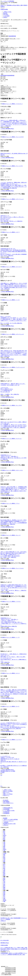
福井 (4, 868)
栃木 (4, 838)
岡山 (4, 880)
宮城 (4, 858)
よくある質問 (6, 16)
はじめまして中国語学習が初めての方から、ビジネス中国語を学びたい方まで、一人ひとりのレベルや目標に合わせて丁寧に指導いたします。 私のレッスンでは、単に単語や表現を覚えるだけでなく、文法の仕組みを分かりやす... (14, 725)
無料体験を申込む (5, 23)
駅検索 (14, 36)
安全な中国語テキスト (8, 803)
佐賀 (4, 893)
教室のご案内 (20, 5)
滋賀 (4, 846)
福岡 (4, 891)
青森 (4, 854)
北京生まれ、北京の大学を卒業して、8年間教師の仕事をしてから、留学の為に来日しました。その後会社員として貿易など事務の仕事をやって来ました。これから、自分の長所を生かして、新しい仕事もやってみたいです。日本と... (14, 489)
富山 (4, 865)
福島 (4, 861)
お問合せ (5, 17)
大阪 (4, 842)
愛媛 (4, 887)
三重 (4, 845)
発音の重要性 (6, 801)
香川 (4, 886)
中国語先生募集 (4, 9)
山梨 (4, 869)
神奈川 (4, 835)
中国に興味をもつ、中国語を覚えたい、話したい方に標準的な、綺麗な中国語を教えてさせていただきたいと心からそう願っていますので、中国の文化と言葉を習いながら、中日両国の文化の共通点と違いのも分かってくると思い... (14, 286)
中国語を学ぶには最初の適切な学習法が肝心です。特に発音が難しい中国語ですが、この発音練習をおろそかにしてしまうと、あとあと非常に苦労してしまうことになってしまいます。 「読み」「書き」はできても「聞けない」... (14, 587)
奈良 (4, 847)
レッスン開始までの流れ (9, 810)
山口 (4, 883)
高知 (4, 889)
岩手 (4, 856)
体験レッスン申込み (8, 794)
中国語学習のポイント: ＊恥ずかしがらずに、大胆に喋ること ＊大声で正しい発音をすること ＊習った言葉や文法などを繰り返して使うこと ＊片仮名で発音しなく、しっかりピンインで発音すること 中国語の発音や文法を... (14, 622)
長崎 (4, 894)
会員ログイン (4, 5)
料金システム (6, 792)
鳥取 (4, 878)
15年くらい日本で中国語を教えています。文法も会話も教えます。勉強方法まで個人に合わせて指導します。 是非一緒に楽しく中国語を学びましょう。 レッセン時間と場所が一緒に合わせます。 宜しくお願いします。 (14, 554)
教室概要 (5, 818)
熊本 (4, 896)
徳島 (4, 884)
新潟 (4, 864)
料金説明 (5, 13)
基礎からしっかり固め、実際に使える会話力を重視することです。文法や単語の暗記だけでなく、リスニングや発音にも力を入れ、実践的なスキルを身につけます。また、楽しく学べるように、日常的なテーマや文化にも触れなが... (14, 692)
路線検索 (11, 36)
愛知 (4, 875)
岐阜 (4, 872)
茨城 (4, 836)
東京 (4, 831)
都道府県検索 (4, 75)
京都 (4, 850)
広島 (4, 882)
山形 (4, 860)
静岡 (4, 873)
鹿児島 (4, 900)
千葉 (4, 834)
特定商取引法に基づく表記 (9, 823)
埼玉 (4, 832)
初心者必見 (5, 800)
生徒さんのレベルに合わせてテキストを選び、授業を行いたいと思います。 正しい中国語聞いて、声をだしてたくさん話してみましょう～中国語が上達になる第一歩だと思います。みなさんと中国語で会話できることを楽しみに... (14, 424)
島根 (4, 879)
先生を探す (5, 14)
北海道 (4, 853)
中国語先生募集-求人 (8, 807)
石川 (4, 867)
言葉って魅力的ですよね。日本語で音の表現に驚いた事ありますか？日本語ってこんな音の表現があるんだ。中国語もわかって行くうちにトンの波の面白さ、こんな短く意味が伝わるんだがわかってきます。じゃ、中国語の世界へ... (14, 353)
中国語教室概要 (17, 918)
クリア (2, 93)
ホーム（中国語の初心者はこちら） (9, 947)
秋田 (4, 857)
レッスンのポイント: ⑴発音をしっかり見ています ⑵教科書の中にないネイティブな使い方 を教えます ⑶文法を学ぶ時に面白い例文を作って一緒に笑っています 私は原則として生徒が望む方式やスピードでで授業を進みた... (14, 762)
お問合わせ (5, 825)
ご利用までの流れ (7, 11)
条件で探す (3, 76)
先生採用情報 (6, 809)
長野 (4, 871)
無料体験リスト (4, 3)
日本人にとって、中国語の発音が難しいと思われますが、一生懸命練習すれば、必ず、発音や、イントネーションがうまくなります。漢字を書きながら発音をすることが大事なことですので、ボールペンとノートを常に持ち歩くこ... (14, 123)
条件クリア (3, 34)
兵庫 (4, 843)
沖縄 (4, 901)
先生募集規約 (6, 811)
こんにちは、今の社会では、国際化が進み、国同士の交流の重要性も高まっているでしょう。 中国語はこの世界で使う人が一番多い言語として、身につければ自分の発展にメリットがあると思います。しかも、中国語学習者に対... (14, 185)
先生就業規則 (6, 813)
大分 (4, 897)
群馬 (4, 839)
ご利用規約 (5, 822)
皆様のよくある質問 (8, 791)
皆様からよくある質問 (20, 949)
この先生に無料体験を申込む (7, 128)
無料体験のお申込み (11, 5)
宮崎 (4, 898)
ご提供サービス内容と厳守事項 (10, 819)
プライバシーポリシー (8, 820)
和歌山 (4, 849)
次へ (2, 786)
